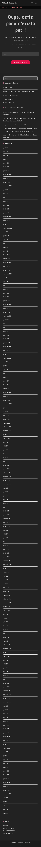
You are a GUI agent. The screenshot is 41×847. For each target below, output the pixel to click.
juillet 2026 (6, 148)
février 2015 (6, 637)
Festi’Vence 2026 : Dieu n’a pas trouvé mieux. (14, 103)
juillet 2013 (5, 710)
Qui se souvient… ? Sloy (21, 125)
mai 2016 (5, 580)
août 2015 (5, 614)
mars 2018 (6, 507)
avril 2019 (5, 457)
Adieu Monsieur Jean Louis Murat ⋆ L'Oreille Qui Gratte (16, 118)
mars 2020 (6, 415)
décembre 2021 (7, 346)
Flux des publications (8, 828)
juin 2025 (5, 193)
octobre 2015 (6, 606)
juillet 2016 (5, 572)
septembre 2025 (7, 186)
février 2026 (6, 167)
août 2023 (5, 278)
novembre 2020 (7, 396)
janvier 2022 (6, 343)
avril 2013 (5, 721)
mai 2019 (5, 453)
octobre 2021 (6, 354)
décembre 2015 (7, 599)
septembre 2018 (7, 484)
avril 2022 (5, 331)
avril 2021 (5, 377)
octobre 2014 (6, 652)
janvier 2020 (6, 423)
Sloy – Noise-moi (7, 125)
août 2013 (5, 706)
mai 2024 (5, 243)
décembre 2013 (7, 690)
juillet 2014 (5, 664)
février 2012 (6, 775)
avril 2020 (5, 411)
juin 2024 (5, 239)
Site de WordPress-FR (9, 833)
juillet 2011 (5, 801)
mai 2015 (5, 626)
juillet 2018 (5, 492)
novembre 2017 (7, 522)
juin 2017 (5, 538)
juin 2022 (5, 323)
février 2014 (6, 683)
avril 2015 (5, 629)
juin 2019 (5, 450)
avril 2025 (5, 201)
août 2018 (5, 488)
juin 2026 (5, 151)
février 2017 (6, 553)
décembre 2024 (7, 216)
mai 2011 (5, 809)
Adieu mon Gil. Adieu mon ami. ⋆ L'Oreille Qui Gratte (16, 135)
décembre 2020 (7, 392)
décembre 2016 (7, 561)
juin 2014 (5, 668)
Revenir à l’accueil (20, 62)
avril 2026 (5, 159)
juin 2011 (5, 805)
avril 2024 (5, 247)
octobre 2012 (6, 744)
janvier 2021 (6, 388)
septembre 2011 (7, 794)
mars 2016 (6, 587)
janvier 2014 (6, 687)
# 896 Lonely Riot (8, 99)
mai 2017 (5, 541)
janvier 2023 (6, 300)
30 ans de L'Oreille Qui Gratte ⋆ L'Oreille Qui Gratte (16, 112)
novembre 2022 (7, 308)
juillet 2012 (5, 755)
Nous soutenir (28, 842)
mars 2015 (6, 633)
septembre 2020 (7, 404)
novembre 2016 (7, 564)
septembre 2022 (7, 316)
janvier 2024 (6, 258)
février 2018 (6, 511)
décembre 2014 (7, 645)
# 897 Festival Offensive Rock (11, 95)
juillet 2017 (5, 534)
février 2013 (6, 729)
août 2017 (5, 530)
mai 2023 (5, 285)
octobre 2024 (6, 224)
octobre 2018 (6, 480)
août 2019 (5, 442)
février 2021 (6, 385)
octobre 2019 (6, 434)
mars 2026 (6, 163)
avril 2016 (5, 583)
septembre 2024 (7, 228)
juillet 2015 (5, 618)
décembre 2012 (7, 736)
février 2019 (6, 465)
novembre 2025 (7, 178)
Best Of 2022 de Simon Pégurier (25, 131)
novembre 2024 (7, 220)
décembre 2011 (7, 782)
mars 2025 (6, 205)
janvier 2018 (6, 515)
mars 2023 (6, 293)
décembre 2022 (7, 304)
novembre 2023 (7, 266)
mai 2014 (5, 671)
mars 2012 (6, 771)
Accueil (11, 842)
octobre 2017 (6, 526)
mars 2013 (6, 725)
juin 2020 (5, 408)
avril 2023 (5, 289)
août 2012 (5, 752)
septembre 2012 (7, 748)
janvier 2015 (6, 641)
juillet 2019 (5, 446)
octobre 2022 (6, 312)
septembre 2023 (7, 274)
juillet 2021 (5, 365)
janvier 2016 (6, 595)
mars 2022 (6, 335)
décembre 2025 (7, 174)
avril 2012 (5, 767)
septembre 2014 (7, 656)
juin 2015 (5, 622)
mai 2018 (5, 499)
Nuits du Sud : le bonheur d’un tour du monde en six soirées (18, 91)
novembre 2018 (7, 476)
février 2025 (6, 209)
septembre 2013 (7, 702)
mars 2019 (6, 461)
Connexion (5, 825)
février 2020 (6, 419)
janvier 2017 (6, 557)
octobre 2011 (6, 790)
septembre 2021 (7, 358)
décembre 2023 (7, 262)
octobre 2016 (6, 568)
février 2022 (6, 339)
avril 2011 (5, 813)
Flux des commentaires (9, 830)
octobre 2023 (6, 270)
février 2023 (6, 297)
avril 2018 (5, 503)
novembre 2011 (7, 786)
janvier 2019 (6, 469)
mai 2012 (5, 763)
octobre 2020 (6, 400)
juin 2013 (5, 713)
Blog (15, 842)
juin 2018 (5, 496)
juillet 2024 (6, 236)
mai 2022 (5, 327)
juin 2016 (5, 576)
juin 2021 (5, 369)
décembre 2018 (7, 473)
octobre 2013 (6, 698)
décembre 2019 (7, 427)
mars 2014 (6, 679)
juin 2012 (5, 759)
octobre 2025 (6, 182)
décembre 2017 (7, 518)
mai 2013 (5, 717)
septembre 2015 (7, 610)
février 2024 (6, 255)
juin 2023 (5, 281)
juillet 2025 (6, 190)
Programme (20, 842)
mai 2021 (5, 373)
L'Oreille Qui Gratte (9, 3)
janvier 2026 (6, 171)
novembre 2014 (7, 648)
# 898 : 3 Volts (7, 87)
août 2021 (5, 362)
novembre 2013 (7, 694)
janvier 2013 (6, 733)
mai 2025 (5, 197)
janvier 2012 (6, 779)
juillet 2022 (5, 320)
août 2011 (5, 798)
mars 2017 (6, 549)
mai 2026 (5, 155)
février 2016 (6, 591)
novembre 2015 (7, 603)
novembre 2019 (7, 430)
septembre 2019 (7, 438)
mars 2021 (6, 381)
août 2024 (6, 232)
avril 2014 (5, 675)
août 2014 (5, 660)
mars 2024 (6, 251)
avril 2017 (5, 545)
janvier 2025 (6, 213)
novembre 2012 (7, 740)
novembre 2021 (7, 350)
